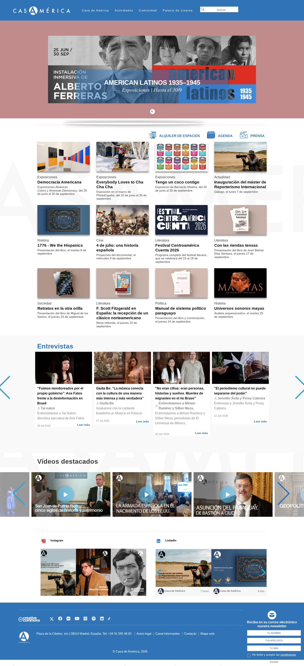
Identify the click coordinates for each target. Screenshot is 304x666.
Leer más (83, 424)
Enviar (274, 662)
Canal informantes (167, 633)
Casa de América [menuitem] (95, 10)
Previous (24, 493)
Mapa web (207, 633)
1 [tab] (152, 111)
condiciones (288, 654)
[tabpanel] (152, 69)
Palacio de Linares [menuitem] (178, 10)
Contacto (190, 633)
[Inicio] (42, 10)
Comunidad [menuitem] (148, 10)
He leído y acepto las (274, 654)
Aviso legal (143, 633)
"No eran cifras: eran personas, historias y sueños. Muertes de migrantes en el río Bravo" (179, 393)
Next (278, 493)
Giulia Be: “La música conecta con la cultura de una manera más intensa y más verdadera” (120, 393)
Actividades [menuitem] (124, 10)
